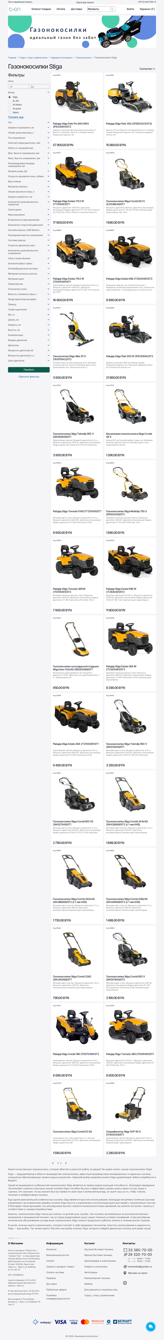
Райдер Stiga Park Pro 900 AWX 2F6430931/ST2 (71, 125)
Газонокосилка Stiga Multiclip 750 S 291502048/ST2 (126, 513)
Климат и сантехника (95, 1266)
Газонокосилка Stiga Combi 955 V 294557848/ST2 (125, 978)
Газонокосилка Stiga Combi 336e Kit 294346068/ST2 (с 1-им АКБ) (127, 900)
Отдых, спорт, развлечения (33, 57)
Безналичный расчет (57, 1255)
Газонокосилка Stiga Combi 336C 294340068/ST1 (72, 978)
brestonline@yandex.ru (140, 1266)
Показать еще (15, 117)
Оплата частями (55, 1272)
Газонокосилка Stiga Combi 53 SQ (72, 1131)
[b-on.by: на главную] (14, 9)
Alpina (16, 112)
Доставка (76, 9)
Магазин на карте (137, 1273)
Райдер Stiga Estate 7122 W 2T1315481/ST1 (68, 203)
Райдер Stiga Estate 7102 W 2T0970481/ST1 (68, 280)
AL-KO (16, 100)
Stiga (15, 97)
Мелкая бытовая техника (98, 1255)
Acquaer (17, 108)
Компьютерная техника (97, 1278)
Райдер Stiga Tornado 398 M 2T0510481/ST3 (69, 590)
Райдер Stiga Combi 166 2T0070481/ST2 (76, 1054)
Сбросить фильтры (28, 376)
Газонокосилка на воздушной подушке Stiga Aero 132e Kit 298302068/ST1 (76, 668)
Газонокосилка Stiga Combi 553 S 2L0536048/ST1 (125, 203)
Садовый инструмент (62, 57)
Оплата (61, 9)
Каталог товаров (41, 9)
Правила (51, 1278)
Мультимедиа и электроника (100, 1260)
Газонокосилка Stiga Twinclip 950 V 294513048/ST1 (126, 745)
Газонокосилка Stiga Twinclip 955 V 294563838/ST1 (73, 435)
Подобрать (29, 369)
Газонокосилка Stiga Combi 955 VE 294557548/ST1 (73, 823)
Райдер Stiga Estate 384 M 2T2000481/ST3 (121, 668)
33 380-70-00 (140, 1250)
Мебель (88, 1283)
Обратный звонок (85, 2)
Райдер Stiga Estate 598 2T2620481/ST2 (129, 278)
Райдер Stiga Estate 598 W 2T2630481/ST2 (121, 590)
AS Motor (17, 104)
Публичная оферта (56, 1289)
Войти (130, 9)
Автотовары (91, 1272)
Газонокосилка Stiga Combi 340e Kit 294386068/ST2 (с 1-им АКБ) (74, 900)
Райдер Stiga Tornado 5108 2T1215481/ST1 (77, 511)
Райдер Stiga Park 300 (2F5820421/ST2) (129, 123)
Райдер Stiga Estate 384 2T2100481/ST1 (75, 743)
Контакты (51, 1249)
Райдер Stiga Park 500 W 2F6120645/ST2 (129, 356)
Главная (12, 57)
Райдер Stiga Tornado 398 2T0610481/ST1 (130, 1054)
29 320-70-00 (140, 1254)
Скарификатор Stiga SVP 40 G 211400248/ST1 (123, 1133)
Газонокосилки (83, 57)
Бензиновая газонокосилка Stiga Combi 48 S (129, 435)
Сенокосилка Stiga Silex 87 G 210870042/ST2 (69, 358)
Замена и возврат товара (60, 1266)
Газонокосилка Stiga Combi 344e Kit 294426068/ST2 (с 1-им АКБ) (127, 823)
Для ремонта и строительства (100, 1289)
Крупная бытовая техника (98, 1249)
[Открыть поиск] (112, 9)
